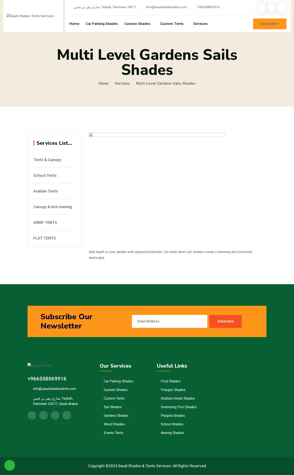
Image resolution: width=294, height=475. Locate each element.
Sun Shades (113, 407)
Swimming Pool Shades (179, 407)
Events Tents (113, 433)
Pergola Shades (173, 416)
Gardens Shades (116, 416)
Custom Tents (172, 23)
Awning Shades (172, 433)
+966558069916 (208, 7)
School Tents (45, 175)
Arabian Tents (45, 191)
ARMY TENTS (45, 223)
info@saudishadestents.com (166, 7)
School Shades (172, 424)
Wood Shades (114, 424)
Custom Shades (137, 23)
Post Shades (170, 381)
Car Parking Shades (102, 23)
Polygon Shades (173, 390)
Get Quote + (269, 24)
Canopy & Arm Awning (52, 207)
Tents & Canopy (47, 160)
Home (74, 23)
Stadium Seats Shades (178, 398)
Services (200, 23)
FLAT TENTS (44, 238)
